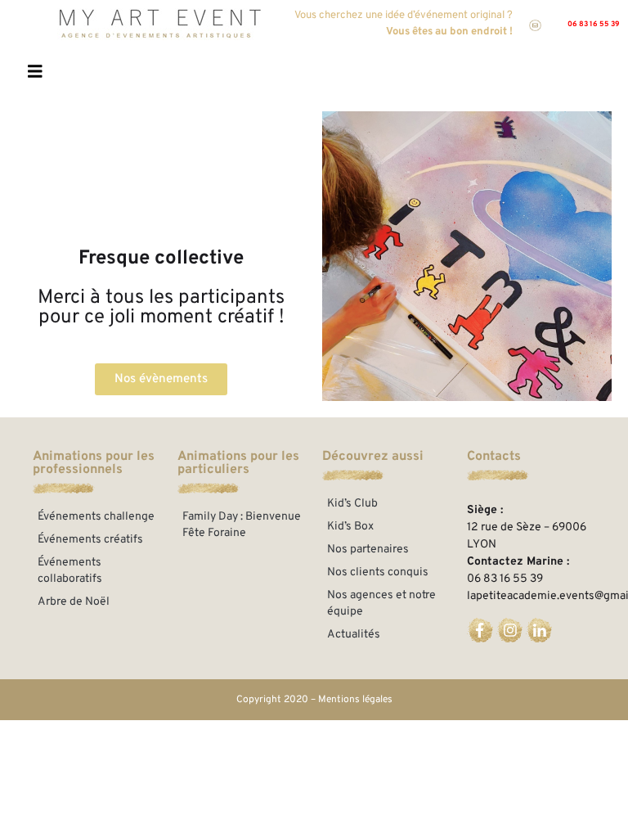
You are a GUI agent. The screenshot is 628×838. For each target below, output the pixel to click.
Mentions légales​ (355, 699)
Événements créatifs (90, 540)
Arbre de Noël (74, 602)
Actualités (353, 635)
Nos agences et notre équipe (381, 603)
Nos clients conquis (377, 572)
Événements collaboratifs (70, 571)
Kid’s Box (350, 527)
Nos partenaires (368, 549)
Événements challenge (96, 517)
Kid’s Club (352, 504)
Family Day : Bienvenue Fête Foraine (241, 525)
